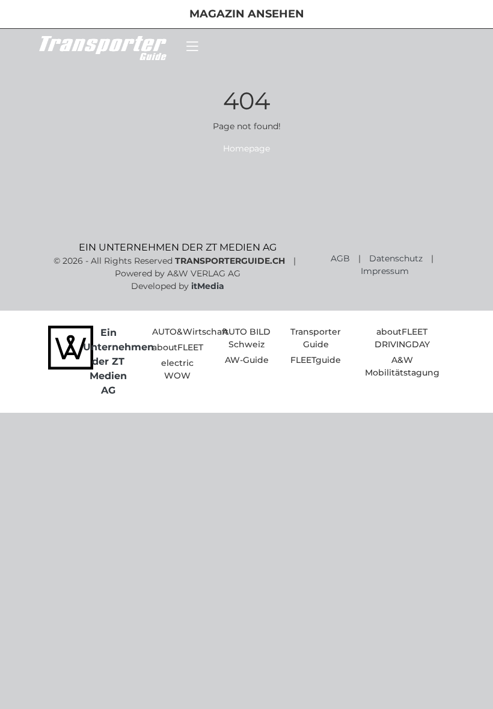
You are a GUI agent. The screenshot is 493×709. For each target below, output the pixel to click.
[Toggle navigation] (192, 46)
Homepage (246, 148)
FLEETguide (315, 359)
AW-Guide (247, 359)
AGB (340, 258)
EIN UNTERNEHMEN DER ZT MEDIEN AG (178, 247)
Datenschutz (396, 258)
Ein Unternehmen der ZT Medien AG (118, 361)
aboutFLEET (177, 347)
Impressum (385, 271)
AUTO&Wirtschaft (190, 331)
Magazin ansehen (246, 13)
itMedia (207, 286)
